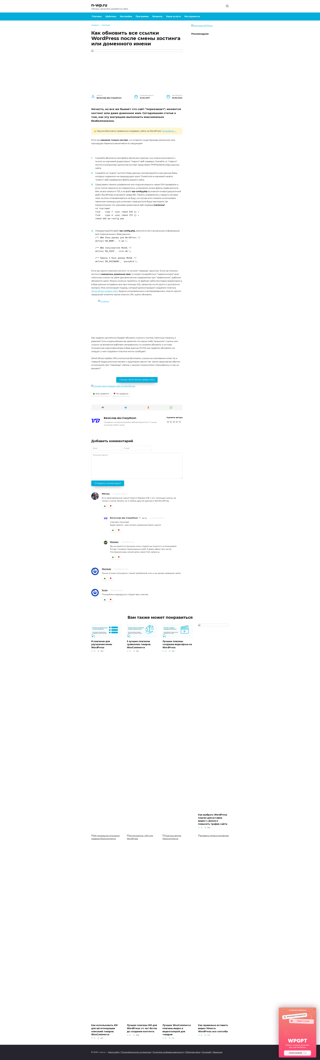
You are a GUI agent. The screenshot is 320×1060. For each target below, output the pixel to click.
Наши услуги (173, 16)
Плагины (97, 16)
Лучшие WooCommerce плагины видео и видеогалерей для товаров (176, 1030)
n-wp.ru (99, 5)
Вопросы (157, 16)
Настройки (126, 16)
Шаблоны (111, 16)
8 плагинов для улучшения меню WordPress (101, 644)
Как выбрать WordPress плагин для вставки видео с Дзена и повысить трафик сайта (212, 819)
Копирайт (206, 1052)
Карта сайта (113, 1052)
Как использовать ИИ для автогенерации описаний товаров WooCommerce (104, 1030)
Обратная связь (192, 1052)
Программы (142, 16)
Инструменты (192, 16)
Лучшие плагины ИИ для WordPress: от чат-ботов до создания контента (142, 1028)
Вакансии (217, 1052)
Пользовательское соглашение (136, 1052)
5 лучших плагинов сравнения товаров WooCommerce (138, 644)
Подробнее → (169, 131)
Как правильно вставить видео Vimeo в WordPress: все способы (213, 1028)
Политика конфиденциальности (168, 1052)
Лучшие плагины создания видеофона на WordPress (177, 644)
